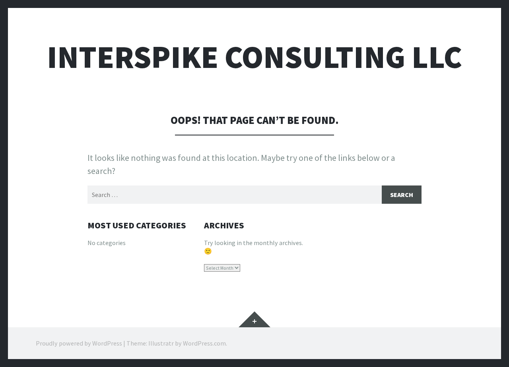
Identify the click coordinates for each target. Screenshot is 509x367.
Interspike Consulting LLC (254, 57)
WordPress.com (204, 343)
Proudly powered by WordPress (79, 343)
